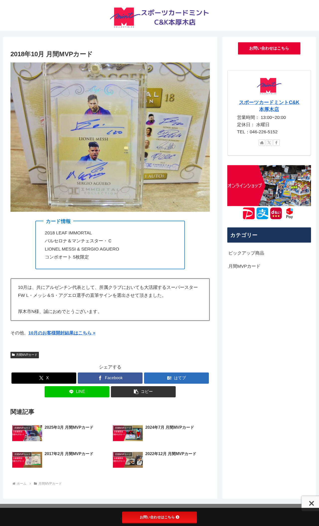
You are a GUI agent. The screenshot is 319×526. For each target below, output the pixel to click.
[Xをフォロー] (269, 142)
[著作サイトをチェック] (262, 142)
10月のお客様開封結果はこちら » (61, 332)
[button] (143, 391)
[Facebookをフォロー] (276, 142)
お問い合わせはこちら (269, 48)
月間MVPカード (26, 355)
